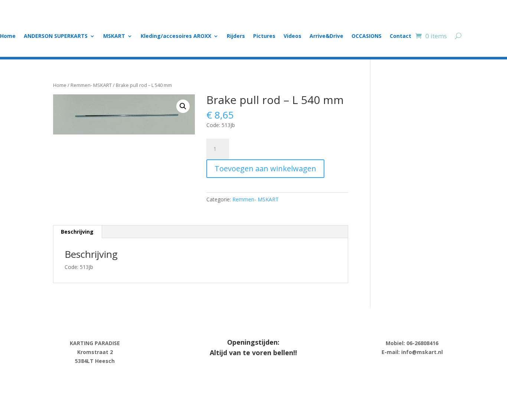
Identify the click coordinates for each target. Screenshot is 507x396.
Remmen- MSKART (91, 85)
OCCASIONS (366, 36)
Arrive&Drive (326, 36)
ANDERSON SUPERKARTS (56, 36)
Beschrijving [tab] (77, 231)
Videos (292, 36)
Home (8, 36)
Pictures (264, 36)
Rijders (236, 36)
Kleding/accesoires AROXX (176, 36)
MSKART (114, 36)
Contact (400, 36)
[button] (183, 106)
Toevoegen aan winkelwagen (265, 168)
